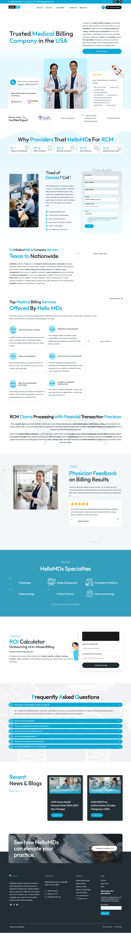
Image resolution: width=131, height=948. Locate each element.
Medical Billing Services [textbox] (93, 199)
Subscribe (105, 913)
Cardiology (25, 582)
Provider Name (90, 204)
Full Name (88, 175)
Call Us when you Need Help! (27, 81)
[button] (96, 541)
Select (87, 211)
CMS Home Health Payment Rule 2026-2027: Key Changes (65, 805)
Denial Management (98, 95)
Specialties (60, 8)
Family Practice (65, 593)
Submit (89, 226)
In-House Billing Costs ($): (92, 654)
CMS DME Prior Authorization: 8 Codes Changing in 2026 (103, 805)
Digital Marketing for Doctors (101, 102)
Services (49, 8)
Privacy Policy (101, 220)
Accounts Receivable (99, 90)
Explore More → (15, 791)
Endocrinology (26, 593)
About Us (40, 8)
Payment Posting (114, 87)
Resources (83, 8)
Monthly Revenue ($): (90, 644)
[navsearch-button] (103, 7)
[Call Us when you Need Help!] (13, 82)
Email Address (90, 182)
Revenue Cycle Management (100, 92)
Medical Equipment (67, 582)
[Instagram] (117, 1)
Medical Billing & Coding (100, 87)
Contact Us (73, 8)
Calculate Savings (101, 665)
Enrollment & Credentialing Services (103, 97)
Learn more (57, 815)
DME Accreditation (112, 95)
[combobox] (102, 199)
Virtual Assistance (110, 105)
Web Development (98, 105)
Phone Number (90, 189)
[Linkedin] (121, 1)
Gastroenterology (104, 593)
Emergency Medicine (106, 582)
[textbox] (100, 213)
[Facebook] (114, 1)
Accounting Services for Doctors (102, 100)
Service (87, 197)
